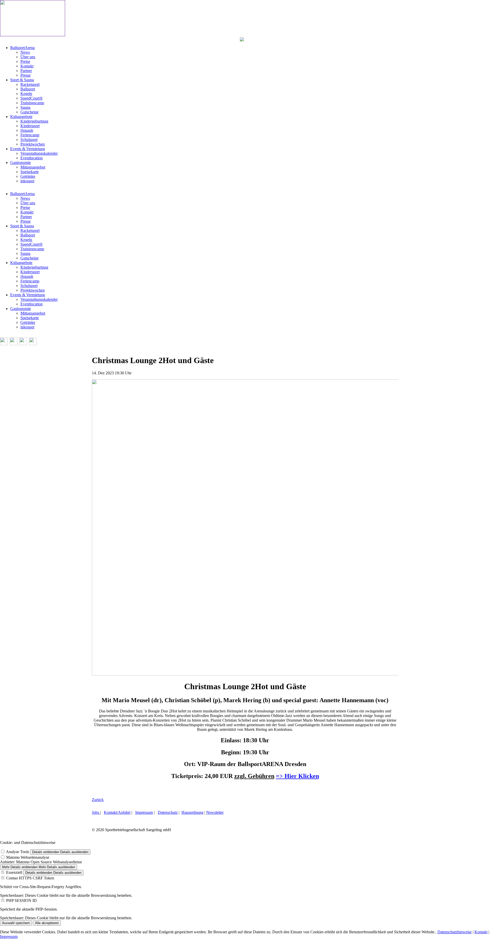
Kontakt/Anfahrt (117, 812)
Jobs (96, 812)
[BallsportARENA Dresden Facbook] (4, 344)
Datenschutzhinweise (454, 932)
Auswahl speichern (16, 923)
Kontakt (480, 932)
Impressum (144, 812)
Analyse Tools (17, 852)
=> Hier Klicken (297, 776)
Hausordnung (192, 812)
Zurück (98, 799)
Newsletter (215, 812)
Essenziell (14, 872)
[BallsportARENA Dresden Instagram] (13, 344)
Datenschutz (168, 812)
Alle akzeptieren (47, 923)
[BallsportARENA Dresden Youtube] (23, 344)
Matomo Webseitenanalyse (27, 857)
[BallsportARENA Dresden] (32, 35)
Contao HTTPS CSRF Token (30, 878)
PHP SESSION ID (21, 900)
